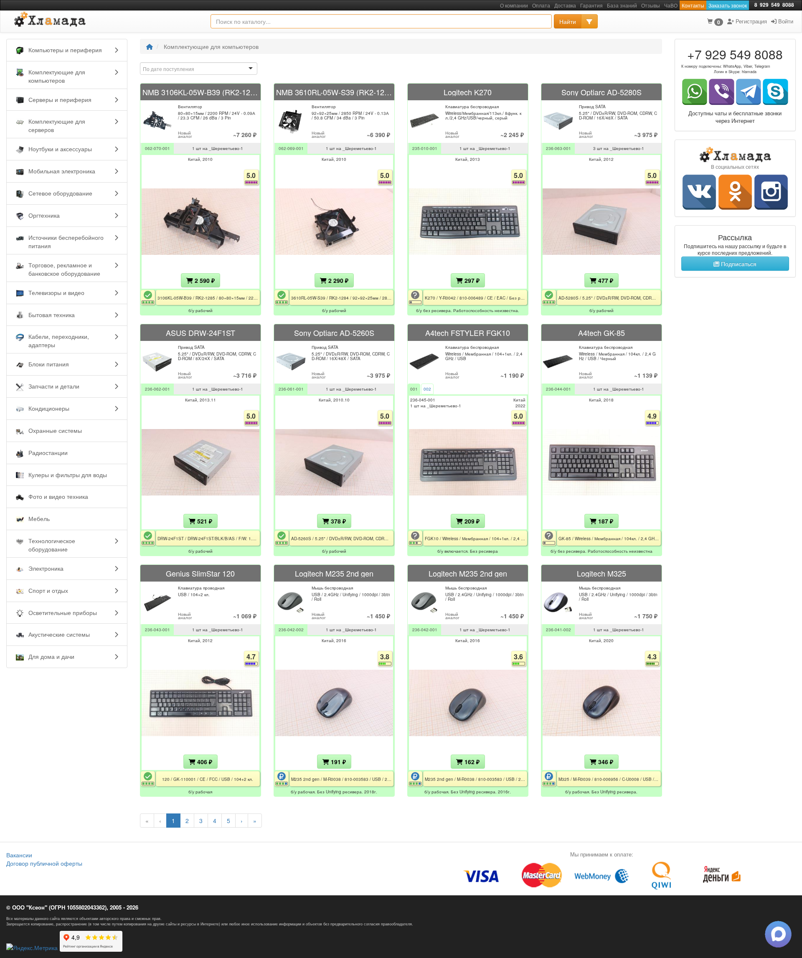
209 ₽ (471, 521)
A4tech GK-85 (601, 332)
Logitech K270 (468, 92)
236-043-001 (157, 630)
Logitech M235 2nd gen (334, 573)
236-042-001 (424, 630)
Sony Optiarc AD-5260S (334, 332)
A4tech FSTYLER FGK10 (467, 332)
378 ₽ (337, 521)
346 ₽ (604, 761)
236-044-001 (558, 389)
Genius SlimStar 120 (200, 573)
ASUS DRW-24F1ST (200, 332)
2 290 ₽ (337, 280)
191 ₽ (337, 761)
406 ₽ (203, 761)
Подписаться (737, 263)
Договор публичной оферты (44, 863)
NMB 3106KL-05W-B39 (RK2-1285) (200, 92)
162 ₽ (471, 761)
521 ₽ (203, 521)
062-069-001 (291, 148)
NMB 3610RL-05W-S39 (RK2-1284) (334, 92)
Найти (567, 21)
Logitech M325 (601, 573)
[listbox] (198, 68)
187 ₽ (604, 521)
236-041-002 (558, 630)
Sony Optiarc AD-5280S (601, 92)
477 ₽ (604, 280)
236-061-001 (291, 389)
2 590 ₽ (204, 280)
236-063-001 (558, 148)
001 (414, 389)
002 (427, 389)
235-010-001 (424, 148)
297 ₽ (471, 280)
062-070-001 (157, 148)
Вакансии (19, 855)
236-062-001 (157, 389)
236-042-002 (291, 630)
